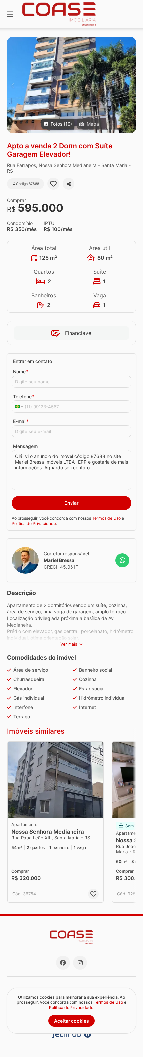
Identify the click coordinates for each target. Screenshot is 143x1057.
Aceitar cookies (71, 1021)
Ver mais (68, 644)
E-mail (21, 421)
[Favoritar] (53, 184)
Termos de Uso (106, 518)
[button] (71, 85)
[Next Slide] (130, 85)
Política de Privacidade (34, 523)
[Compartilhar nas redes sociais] (68, 184)
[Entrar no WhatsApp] (122, 560)
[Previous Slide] (12, 85)
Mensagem (25, 446)
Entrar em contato (32, 361)
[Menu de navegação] (10, 14)
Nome (20, 371)
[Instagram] (80, 963)
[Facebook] (63, 963)
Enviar (71, 503)
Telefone (23, 396)
